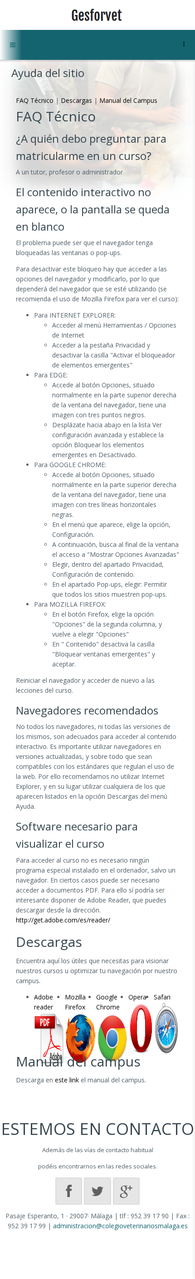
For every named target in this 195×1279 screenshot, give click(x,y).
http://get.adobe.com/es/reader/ (63, 920)
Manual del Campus (128, 100)
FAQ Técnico (35, 100)
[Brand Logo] (97, 15)
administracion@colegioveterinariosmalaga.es (120, 1225)
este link (67, 1080)
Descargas (76, 100)
